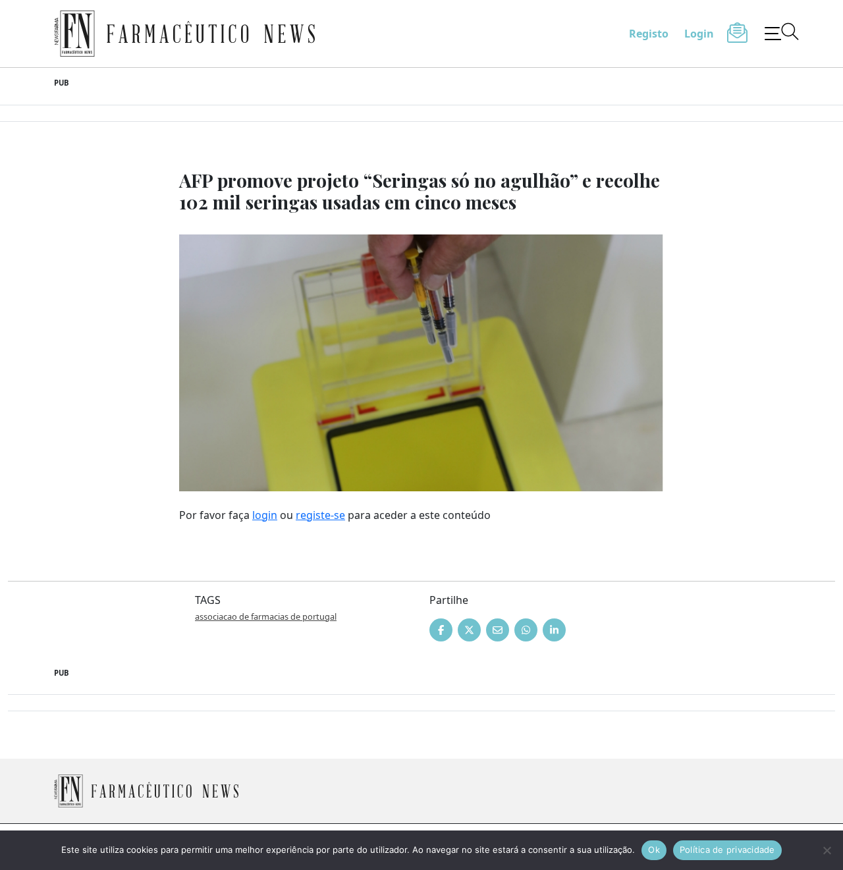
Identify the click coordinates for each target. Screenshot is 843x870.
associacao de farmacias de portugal (266, 616)
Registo (648, 33)
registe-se (320, 515)
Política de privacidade (727, 849)
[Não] (826, 850)
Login (699, 33)
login (264, 515)
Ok (654, 849)
